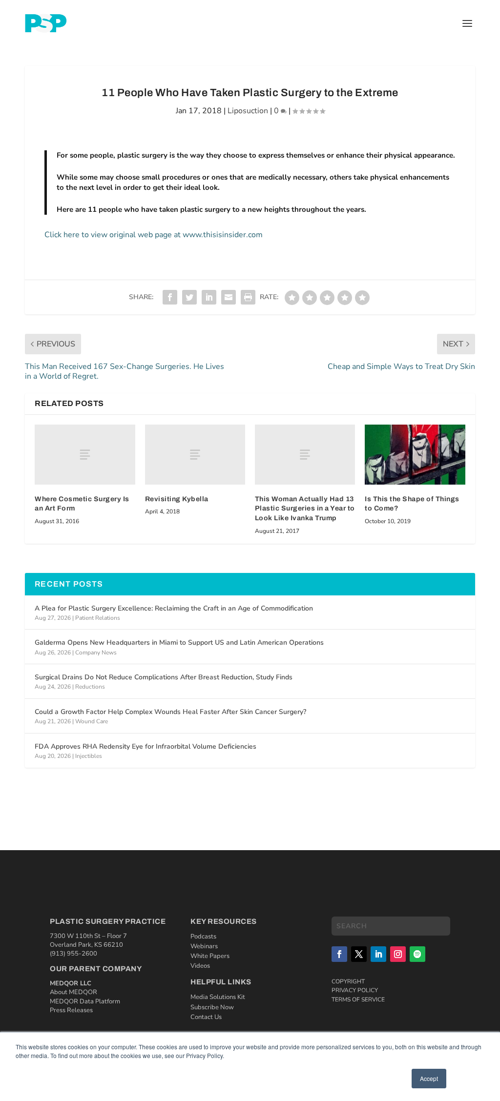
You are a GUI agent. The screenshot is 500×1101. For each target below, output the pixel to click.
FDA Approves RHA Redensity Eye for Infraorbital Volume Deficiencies (145, 746)
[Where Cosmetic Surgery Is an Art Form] (85, 455)
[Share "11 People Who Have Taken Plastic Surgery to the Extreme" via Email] (228, 297)
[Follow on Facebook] (339, 954)
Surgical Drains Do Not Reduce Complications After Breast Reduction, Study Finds (163, 677)
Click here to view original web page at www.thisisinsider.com (153, 234)
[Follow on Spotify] (417, 954)
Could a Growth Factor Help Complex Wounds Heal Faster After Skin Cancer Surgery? (170, 711)
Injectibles (88, 756)
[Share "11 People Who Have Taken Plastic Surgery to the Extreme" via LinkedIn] (209, 297)
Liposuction (248, 110)
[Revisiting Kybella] (195, 455)
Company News (96, 652)
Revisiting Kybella (176, 499)
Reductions (90, 687)
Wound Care (91, 721)
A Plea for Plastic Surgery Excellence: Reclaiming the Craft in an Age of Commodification (174, 608)
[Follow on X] (359, 954)
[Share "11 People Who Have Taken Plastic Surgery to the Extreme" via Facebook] (170, 297)
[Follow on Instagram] (398, 954)
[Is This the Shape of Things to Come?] (415, 455)
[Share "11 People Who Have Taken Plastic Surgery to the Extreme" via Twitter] (189, 297)
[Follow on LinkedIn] (378, 954)
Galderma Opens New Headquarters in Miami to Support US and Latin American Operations (179, 642)
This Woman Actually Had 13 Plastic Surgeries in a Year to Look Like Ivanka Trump (305, 508)
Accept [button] (429, 1078)
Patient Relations (97, 618)
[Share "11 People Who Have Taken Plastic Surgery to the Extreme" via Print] (248, 297)
